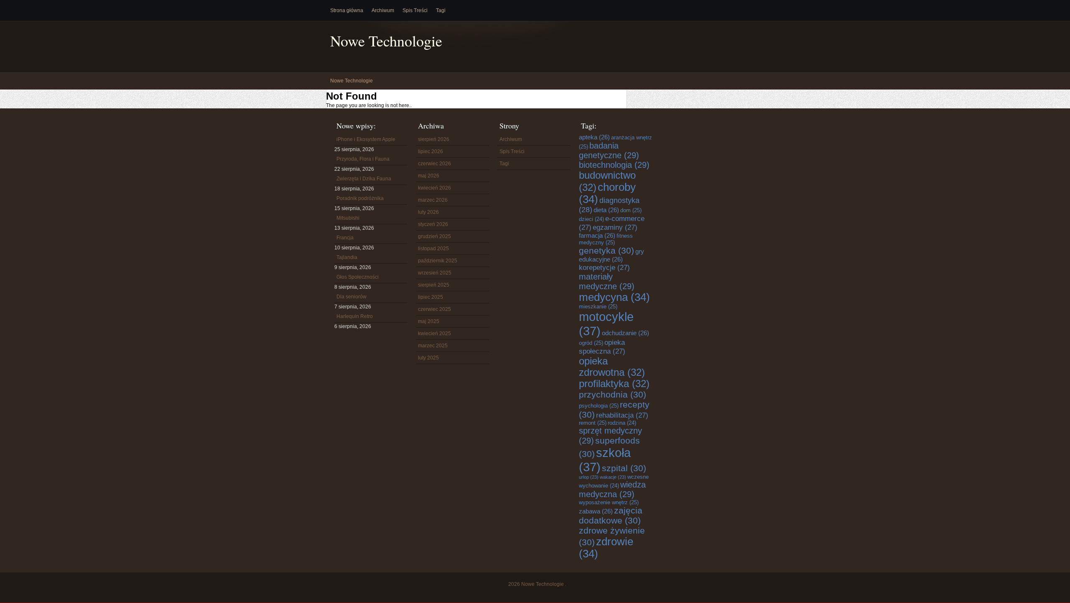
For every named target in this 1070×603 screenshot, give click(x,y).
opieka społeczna (602, 346)
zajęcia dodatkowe (610, 515)
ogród (591, 343)
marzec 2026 (433, 200)
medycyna (614, 297)
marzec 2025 (433, 346)
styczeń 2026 (433, 224)
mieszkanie (598, 306)
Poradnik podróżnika (360, 198)
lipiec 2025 (430, 297)
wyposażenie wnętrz (609, 502)
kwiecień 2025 (434, 333)
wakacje (613, 477)
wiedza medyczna (612, 489)
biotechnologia (614, 164)
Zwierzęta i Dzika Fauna (363, 179)
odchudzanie (625, 332)
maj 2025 (428, 321)
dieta (606, 209)
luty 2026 (428, 212)
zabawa (596, 511)
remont (592, 423)
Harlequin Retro (354, 316)
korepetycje (604, 267)
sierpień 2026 (433, 139)
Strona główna (346, 10)
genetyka (606, 250)
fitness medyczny (606, 239)
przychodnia (612, 394)
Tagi (441, 10)
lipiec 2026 (430, 151)
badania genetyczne (609, 150)
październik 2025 (437, 261)
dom (631, 210)
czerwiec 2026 (434, 164)
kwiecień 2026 (434, 188)
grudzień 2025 (434, 236)
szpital (624, 468)
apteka (594, 137)
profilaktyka (614, 383)
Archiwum (383, 10)
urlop (589, 477)
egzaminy (615, 227)
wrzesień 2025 (434, 273)
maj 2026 (428, 176)
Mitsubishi (347, 218)
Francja (345, 238)
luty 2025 (428, 358)
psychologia (599, 406)
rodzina (622, 423)
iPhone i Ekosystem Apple (365, 139)
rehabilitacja (622, 415)
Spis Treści (415, 10)
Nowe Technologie (386, 40)
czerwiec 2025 (434, 309)
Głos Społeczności (357, 277)
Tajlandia (346, 257)
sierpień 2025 (433, 285)
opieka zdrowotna (612, 367)
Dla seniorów (351, 297)
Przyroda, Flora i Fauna (363, 159)
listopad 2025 (433, 248)
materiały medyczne (606, 281)
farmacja (597, 235)
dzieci (591, 219)
